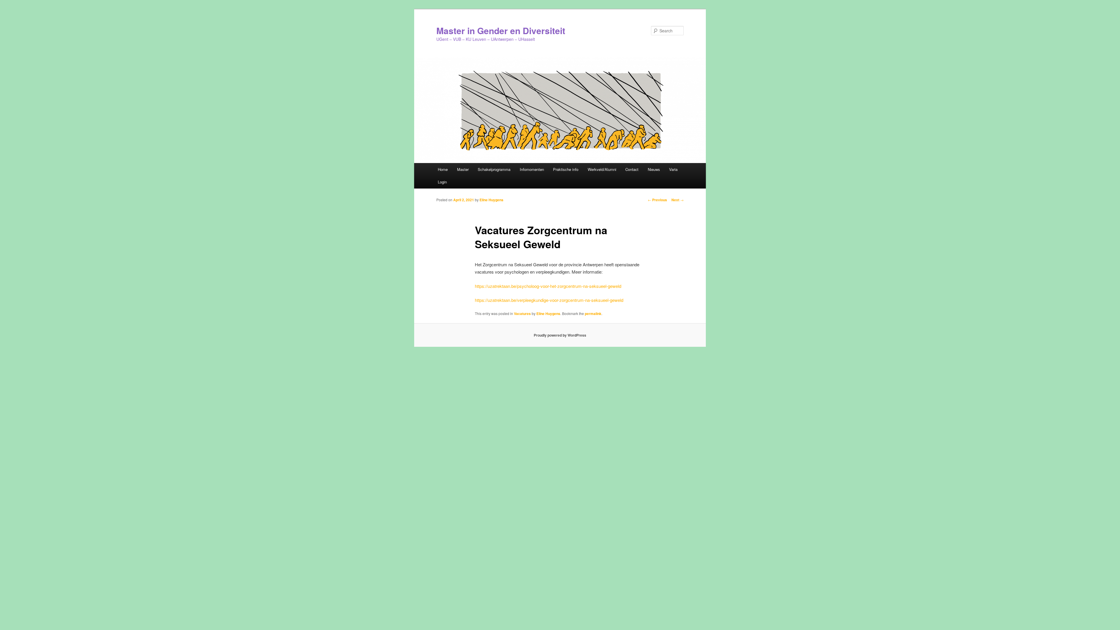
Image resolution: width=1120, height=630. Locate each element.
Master (463, 169)
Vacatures (522, 313)
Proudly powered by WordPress (560, 335)
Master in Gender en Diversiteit (500, 30)
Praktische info (565, 169)
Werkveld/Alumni (602, 169)
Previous (657, 199)
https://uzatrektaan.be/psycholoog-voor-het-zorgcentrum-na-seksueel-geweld (548, 286)
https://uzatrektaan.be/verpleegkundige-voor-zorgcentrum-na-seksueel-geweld (549, 300)
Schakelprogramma (494, 169)
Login (442, 182)
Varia (673, 169)
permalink (593, 313)
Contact (631, 169)
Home (443, 169)
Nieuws (654, 169)
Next (677, 199)
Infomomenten (532, 169)
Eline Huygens (491, 199)
